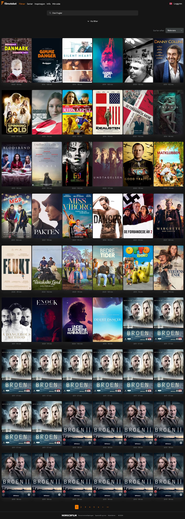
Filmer (22, 3)
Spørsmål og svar (100, 515)
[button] (170, 4)
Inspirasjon (40, 3)
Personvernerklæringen (85, 515)
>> (108, 507)
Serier (30, 3)
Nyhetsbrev (112, 515)
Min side (56, 3)
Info (49, 3)
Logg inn (178, 3)
